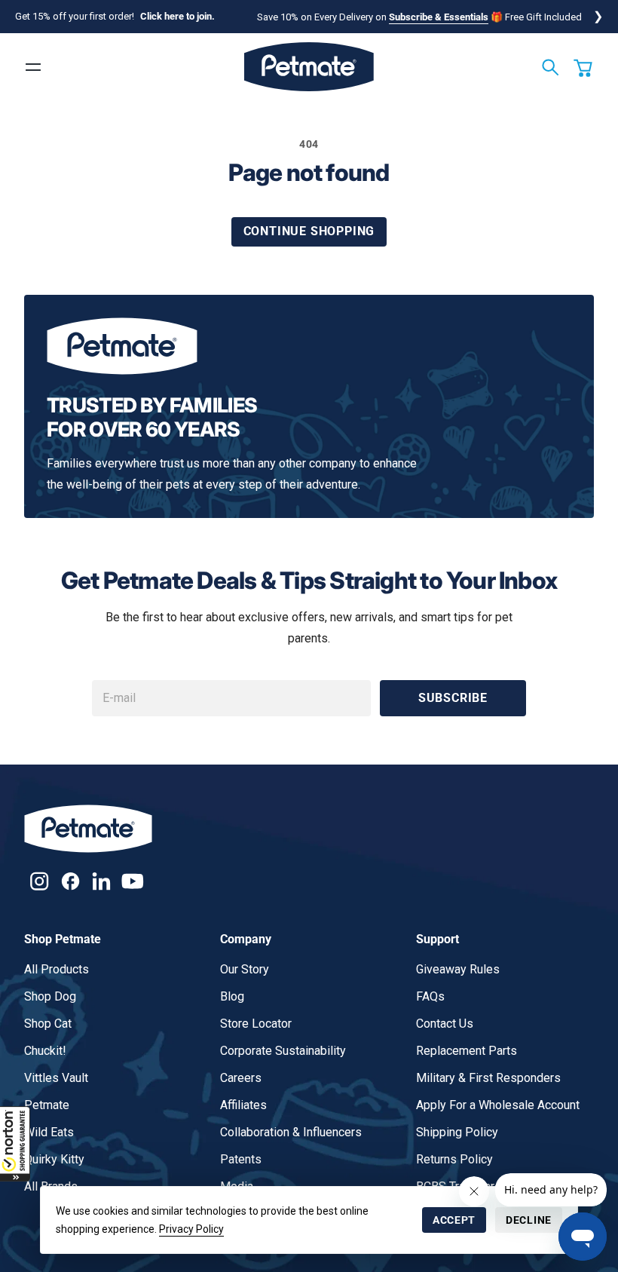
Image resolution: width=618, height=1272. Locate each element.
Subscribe (453, 698)
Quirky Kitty (54, 1159)
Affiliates (243, 1105)
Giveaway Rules (458, 969)
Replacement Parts (466, 1051)
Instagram (39, 881)
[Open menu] (33, 67)
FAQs (430, 996)
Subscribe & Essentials (438, 17)
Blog (232, 996)
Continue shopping (309, 231)
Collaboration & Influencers (291, 1132)
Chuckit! (45, 1051)
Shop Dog (50, 996)
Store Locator (256, 1023)
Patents (241, 1159)
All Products (56, 969)
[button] (15, 1144)
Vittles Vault (56, 1078)
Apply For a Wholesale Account (498, 1105)
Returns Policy (454, 1159)
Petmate (46, 1105)
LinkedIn (101, 881)
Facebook (70, 881)
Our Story (244, 969)
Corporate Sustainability (283, 1051)
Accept (454, 1220)
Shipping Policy (457, 1132)
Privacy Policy (191, 1229)
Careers (241, 1078)
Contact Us (444, 1023)
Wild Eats (49, 1132)
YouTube (132, 881)
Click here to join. (177, 16)
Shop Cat (48, 1023)
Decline (529, 1220)
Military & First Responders (488, 1078)
